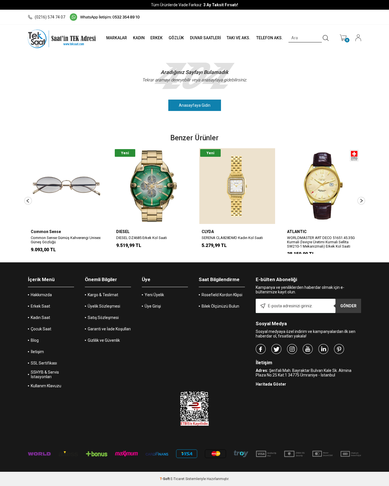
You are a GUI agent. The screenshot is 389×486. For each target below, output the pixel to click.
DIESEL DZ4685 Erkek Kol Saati (141, 238)
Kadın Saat (40, 317)
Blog (35, 340)
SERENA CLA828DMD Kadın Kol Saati (232, 238)
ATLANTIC (297, 231)
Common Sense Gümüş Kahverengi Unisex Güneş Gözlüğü (66, 240)
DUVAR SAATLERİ (205, 38)
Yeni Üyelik (154, 295)
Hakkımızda (41, 295)
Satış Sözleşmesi (103, 317)
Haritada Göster (271, 384)
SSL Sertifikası (44, 363)
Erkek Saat (40, 306)
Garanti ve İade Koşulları (109, 329)
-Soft (165, 479)
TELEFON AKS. (269, 38)
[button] (28, 201)
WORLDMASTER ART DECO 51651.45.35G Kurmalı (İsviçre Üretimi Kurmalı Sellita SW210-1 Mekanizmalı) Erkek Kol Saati (321, 242)
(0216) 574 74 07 (50, 17)
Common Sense (46, 231)
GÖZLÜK (176, 38)
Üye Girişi (153, 306)
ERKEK (156, 38)
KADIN (139, 38)
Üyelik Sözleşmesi (104, 306)
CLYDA (208, 231)
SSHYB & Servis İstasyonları (45, 374)
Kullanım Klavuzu (46, 386)
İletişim (37, 351)
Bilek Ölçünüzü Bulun (220, 306)
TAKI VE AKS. (238, 38)
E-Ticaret (178, 479)
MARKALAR (116, 38)
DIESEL (123, 231)
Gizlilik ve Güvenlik (104, 340)
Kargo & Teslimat (103, 295)
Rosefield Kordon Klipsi (222, 295)
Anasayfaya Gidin (194, 105)
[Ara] (326, 38)
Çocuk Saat (41, 329)
